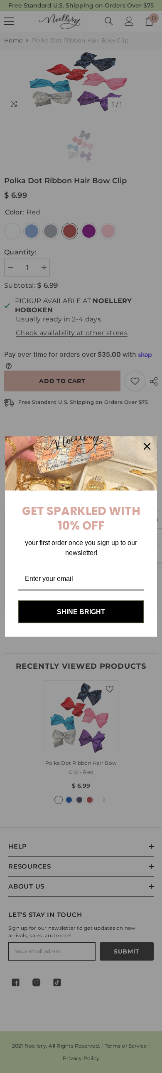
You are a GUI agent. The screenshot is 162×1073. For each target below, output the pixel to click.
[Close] (147, 446)
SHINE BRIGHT (81, 611)
